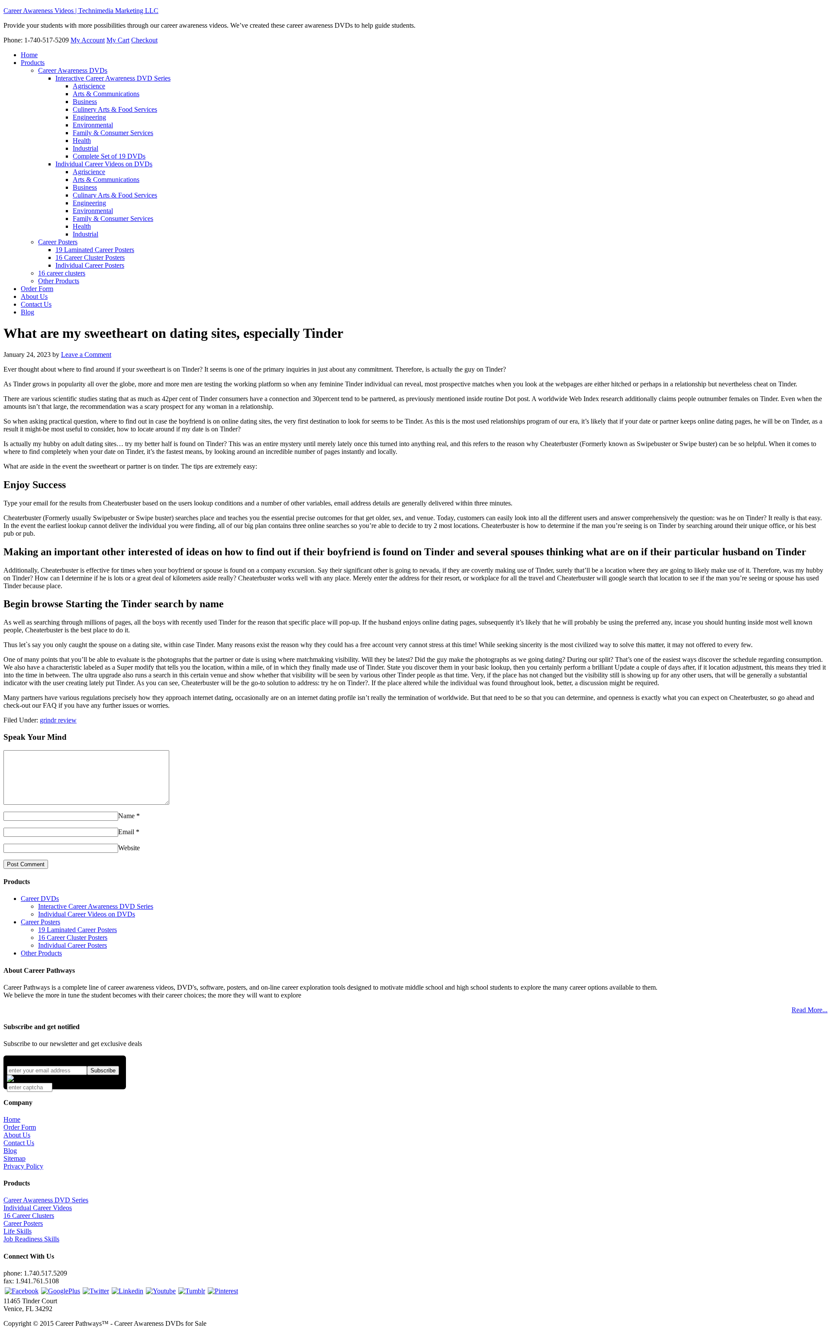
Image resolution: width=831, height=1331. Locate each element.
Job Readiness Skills (31, 1239)
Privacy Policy (23, 1166)
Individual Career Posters (72, 945)
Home (11, 1119)
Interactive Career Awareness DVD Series (95, 906)
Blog (10, 1150)
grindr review (58, 720)
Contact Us (18, 1142)
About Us (16, 1135)
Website (129, 848)
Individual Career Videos (37, 1207)
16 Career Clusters (28, 1215)
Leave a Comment (86, 354)
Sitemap (14, 1158)
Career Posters (40, 922)
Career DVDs (40, 898)
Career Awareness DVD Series (45, 1200)
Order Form (19, 1127)
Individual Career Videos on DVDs (86, 914)
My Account (88, 40)
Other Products (41, 953)
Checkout (144, 40)
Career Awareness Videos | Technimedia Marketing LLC (80, 10)
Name (126, 815)
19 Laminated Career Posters (77, 929)
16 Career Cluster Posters (72, 937)
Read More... (810, 1010)
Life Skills (17, 1231)
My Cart (117, 40)
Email (126, 832)
